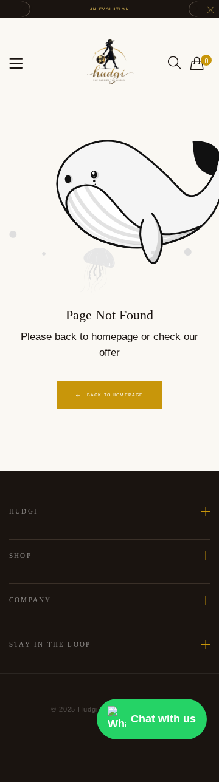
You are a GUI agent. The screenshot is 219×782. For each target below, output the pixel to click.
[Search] (174, 63)
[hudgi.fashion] (109, 63)
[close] (210, 11)
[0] (197, 63)
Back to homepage (115, 395)
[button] (22, 8)
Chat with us (163, 719)
